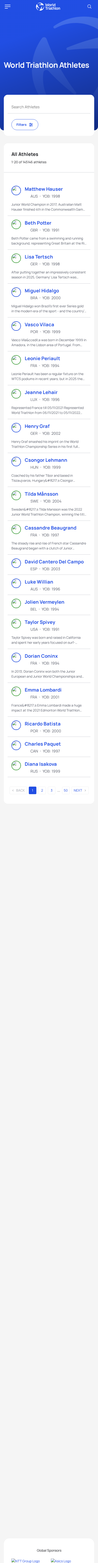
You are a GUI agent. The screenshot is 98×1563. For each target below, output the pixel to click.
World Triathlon (48, 7)
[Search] (89, 6)
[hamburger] (7, 6)
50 (66, 790)
